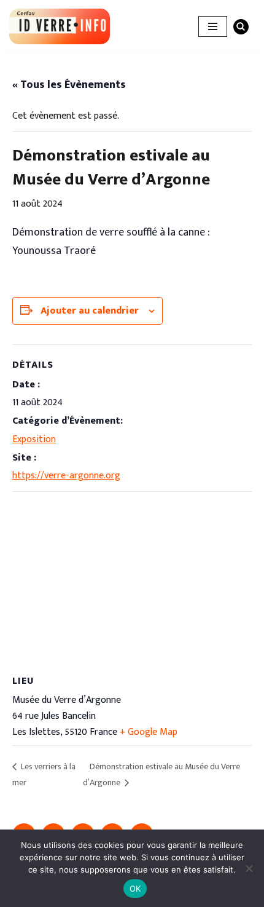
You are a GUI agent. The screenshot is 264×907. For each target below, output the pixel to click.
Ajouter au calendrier (90, 311)
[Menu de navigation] (212, 26)
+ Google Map (148, 732)
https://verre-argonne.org (66, 475)
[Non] (249, 868)
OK (135, 888)
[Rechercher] (241, 26)
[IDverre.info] (59, 26)
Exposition (34, 439)
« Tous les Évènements (69, 85)
